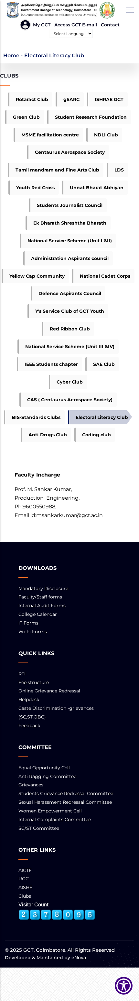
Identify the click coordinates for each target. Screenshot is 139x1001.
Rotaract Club (32, 99)
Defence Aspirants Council (69, 293)
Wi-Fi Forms (32, 632)
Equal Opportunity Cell (44, 768)
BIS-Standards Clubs (36, 417)
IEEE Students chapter (51, 364)
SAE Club (104, 364)
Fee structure (33, 682)
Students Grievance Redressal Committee (65, 793)
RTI (22, 674)
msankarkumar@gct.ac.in (69, 515)
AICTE (25, 870)
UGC (23, 879)
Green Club (26, 117)
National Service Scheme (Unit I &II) (69, 241)
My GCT (41, 25)
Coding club (96, 435)
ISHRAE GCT (109, 99)
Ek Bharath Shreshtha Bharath (69, 223)
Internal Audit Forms (42, 605)
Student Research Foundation (91, 117)
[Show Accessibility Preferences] (124, 986)
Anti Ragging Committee (47, 776)
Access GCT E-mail (75, 25)
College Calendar (37, 614)
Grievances (30, 785)
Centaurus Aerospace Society (70, 152)
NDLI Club (106, 135)
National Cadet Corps (105, 276)
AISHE (25, 887)
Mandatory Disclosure (43, 588)
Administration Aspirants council (70, 258)
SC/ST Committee (38, 828)
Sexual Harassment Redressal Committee (65, 802)
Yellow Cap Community (37, 276)
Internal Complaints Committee (54, 819)
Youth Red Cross (35, 187)
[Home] (69, 10)
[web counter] (56, 914)
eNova (78, 957)
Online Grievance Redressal (49, 691)
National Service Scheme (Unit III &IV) (69, 346)
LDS (119, 170)
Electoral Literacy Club (102, 417)
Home (11, 55)
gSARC (71, 99)
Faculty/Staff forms (40, 597)
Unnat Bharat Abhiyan (96, 187)
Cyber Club (70, 382)
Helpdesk (28, 699)
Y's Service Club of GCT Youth (69, 311)
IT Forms (28, 623)
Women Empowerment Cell (50, 811)
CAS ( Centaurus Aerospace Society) (69, 400)
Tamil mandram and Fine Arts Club (57, 170)
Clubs (24, 896)
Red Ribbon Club (70, 329)
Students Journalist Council (69, 205)
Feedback (29, 725)
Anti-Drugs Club (47, 435)
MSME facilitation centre (50, 135)
